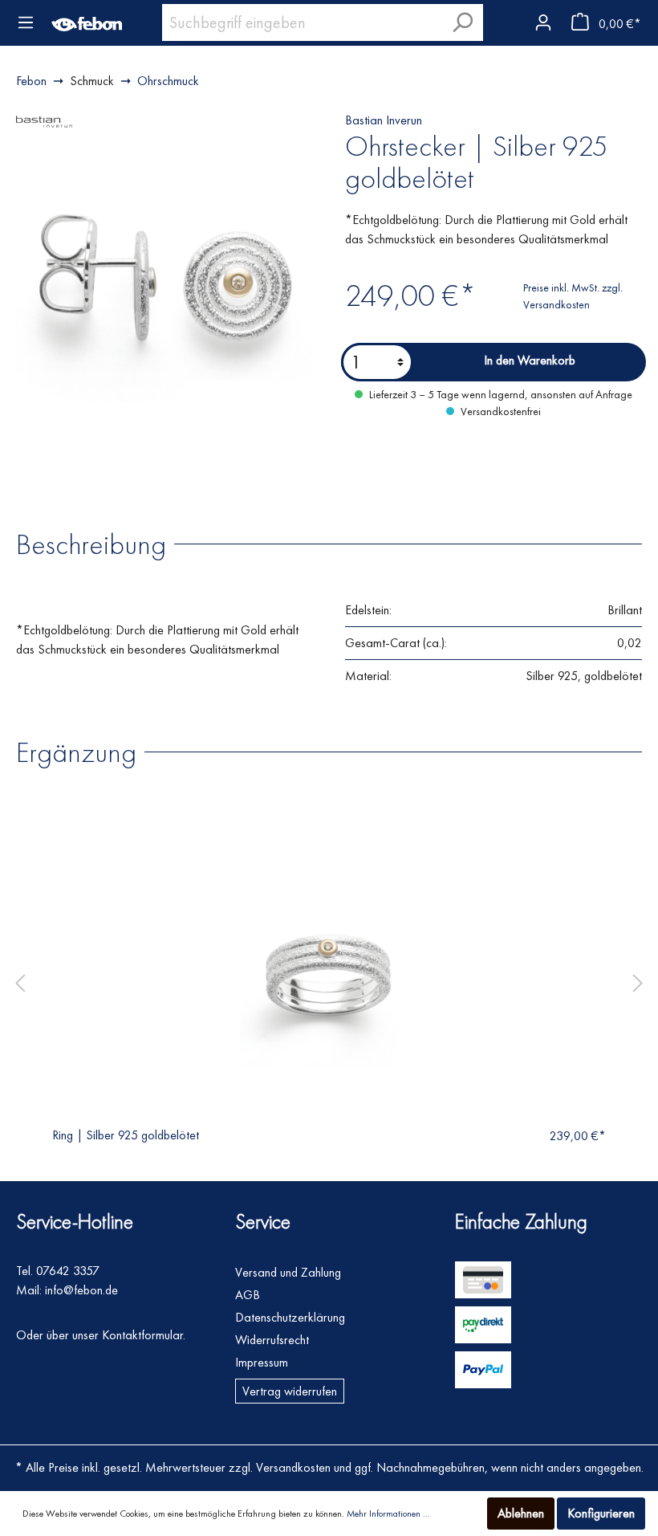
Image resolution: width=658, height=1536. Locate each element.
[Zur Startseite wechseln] (86, 22)
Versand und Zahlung (288, 1272)
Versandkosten (293, 1467)
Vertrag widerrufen (289, 1391)
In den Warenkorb (529, 360)
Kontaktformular (142, 1334)
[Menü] (25, 22)
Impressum (261, 1362)
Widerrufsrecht (272, 1339)
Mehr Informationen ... (388, 1513)
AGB (247, 1294)
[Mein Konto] (542, 19)
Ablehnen (521, 1513)
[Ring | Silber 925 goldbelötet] (329, 977)
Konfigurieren (601, 1513)
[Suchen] (462, 22)
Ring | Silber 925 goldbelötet (125, 1135)
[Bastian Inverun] (44, 120)
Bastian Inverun (383, 120)
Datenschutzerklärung (290, 1317)
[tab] (99, 543)
